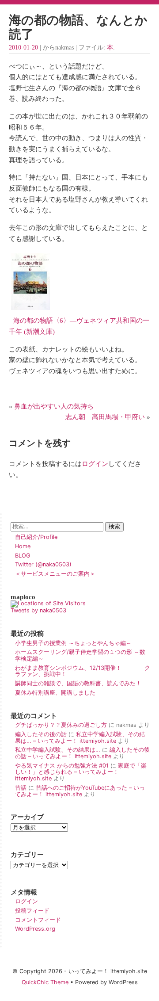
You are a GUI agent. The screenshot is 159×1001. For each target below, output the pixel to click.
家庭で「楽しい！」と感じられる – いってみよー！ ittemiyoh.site (81, 772)
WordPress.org (35, 928)
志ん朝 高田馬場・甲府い (105, 416)
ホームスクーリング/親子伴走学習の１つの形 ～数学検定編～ (80, 655)
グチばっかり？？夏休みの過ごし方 (61, 725)
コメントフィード (38, 920)
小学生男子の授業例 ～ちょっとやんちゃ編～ (73, 643)
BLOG (22, 555)
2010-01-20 (23, 47)
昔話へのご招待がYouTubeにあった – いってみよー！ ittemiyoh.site (80, 791)
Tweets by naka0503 (38, 610)
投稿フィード (32, 910)
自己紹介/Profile (36, 537)
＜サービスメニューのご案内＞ (55, 573)
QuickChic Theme (45, 982)
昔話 (20, 787)
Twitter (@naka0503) (43, 564)
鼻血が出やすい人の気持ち (54, 406)
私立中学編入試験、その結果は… (57, 749)
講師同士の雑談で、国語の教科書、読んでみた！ (78, 683)
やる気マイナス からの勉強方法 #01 (62, 765)
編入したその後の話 (41, 734)
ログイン (95, 463)
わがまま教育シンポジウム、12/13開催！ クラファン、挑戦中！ (82, 671)
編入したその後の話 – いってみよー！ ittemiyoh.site (82, 753)
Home (22, 546)
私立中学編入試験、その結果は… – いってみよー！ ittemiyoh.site (80, 737)
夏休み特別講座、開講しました (55, 692)
